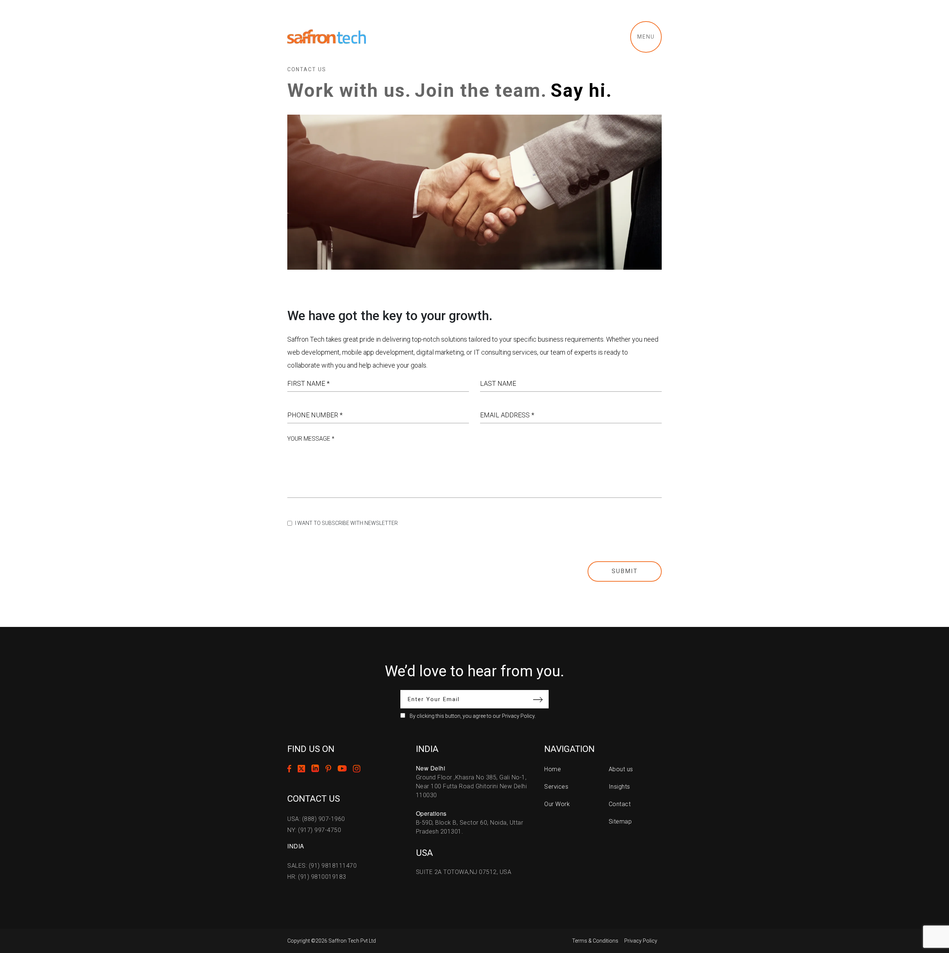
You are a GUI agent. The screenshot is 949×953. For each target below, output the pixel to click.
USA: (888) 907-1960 (316, 818)
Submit (625, 571)
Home (552, 769)
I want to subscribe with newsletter (346, 523)
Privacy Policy (640, 941)
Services (556, 786)
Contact (620, 804)
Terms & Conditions (595, 941)
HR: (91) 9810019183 (316, 876)
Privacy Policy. (519, 716)
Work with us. (349, 90)
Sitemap (620, 821)
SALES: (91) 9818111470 (322, 865)
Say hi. (581, 90)
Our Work (557, 804)
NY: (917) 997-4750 (314, 830)
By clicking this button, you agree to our (473, 716)
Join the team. (481, 90)
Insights (619, 786)
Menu (646, 37)
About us (621, 769)
